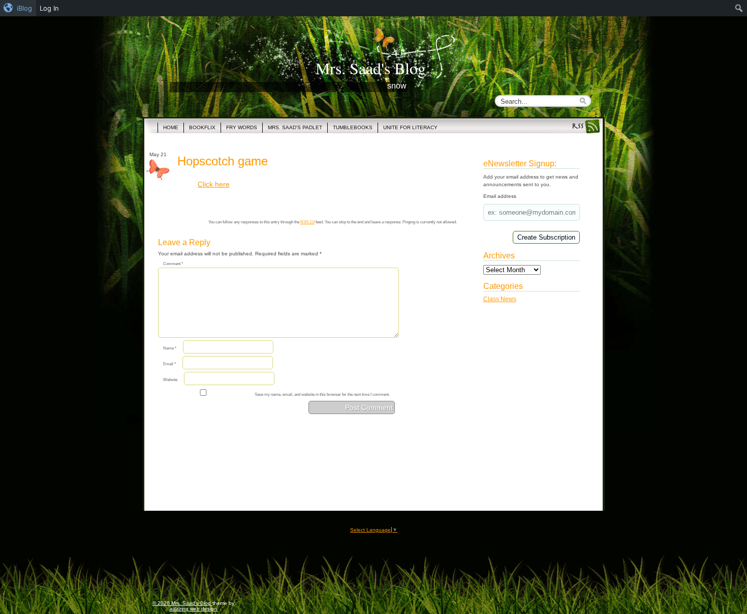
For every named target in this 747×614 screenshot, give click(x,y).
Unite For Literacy (410, 127)
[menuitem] (18, 8)
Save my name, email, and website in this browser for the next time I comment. (322, 394)
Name (169, 348)
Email (169, 364)
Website (170, 379)
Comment (173, 263)
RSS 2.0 (307, 222)
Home (170, 127)
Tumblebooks (352, 127)
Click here (214, 184)
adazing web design (193, 608)
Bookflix (202, 127)
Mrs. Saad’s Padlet (295, 127)
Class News (499, 299)
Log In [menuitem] (49, 8)
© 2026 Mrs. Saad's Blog (182, 603)
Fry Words (241, 127)
